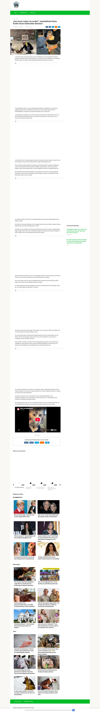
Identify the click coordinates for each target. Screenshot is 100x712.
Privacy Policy (17, 701)
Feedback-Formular (28, 701)
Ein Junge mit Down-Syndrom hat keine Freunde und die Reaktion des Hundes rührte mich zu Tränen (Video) (77, 241)
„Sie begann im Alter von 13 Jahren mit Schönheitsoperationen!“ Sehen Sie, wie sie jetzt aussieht (77, 231)
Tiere (15, 12)
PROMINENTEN (23, 12)
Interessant (32, 12)
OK (73, 710)
